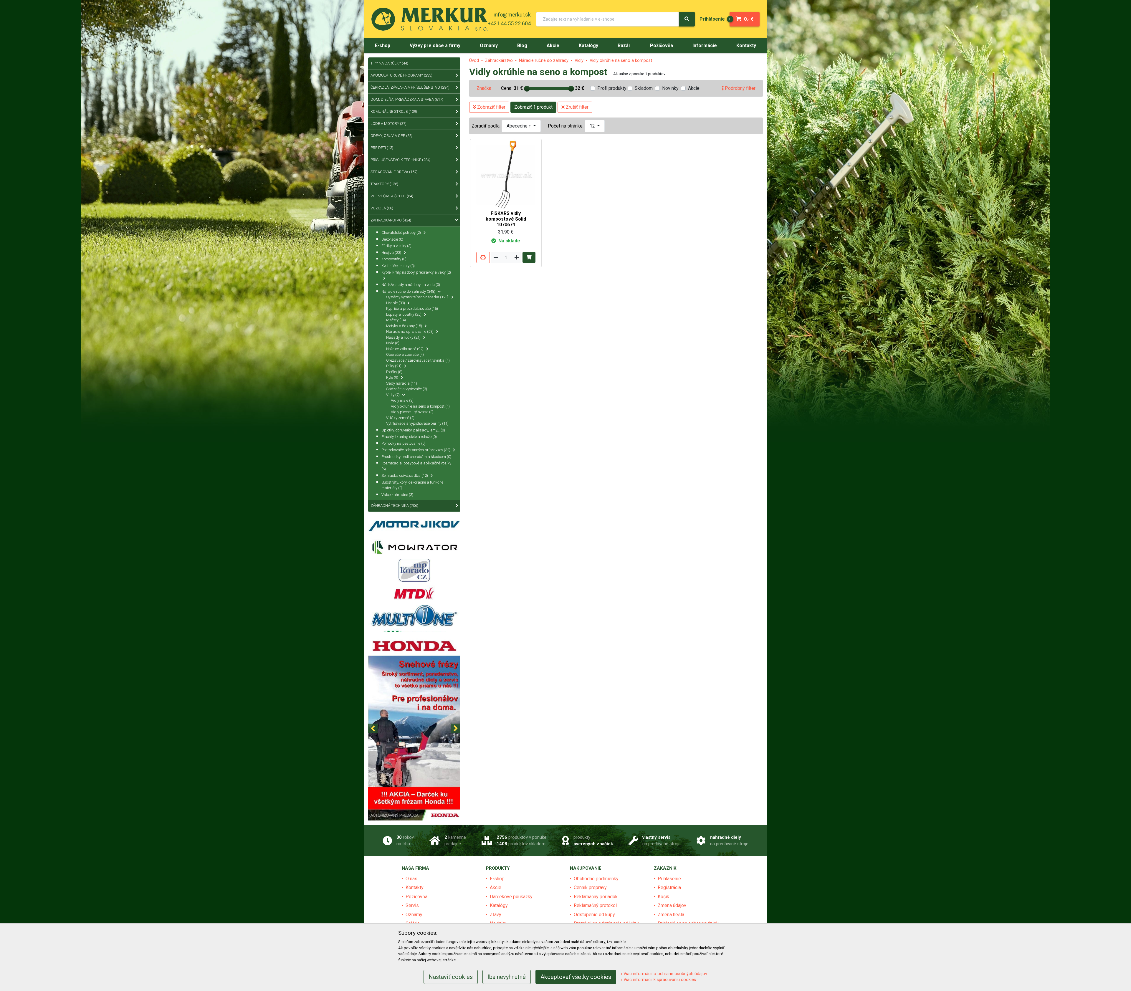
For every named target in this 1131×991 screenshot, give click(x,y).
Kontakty (415, 887)
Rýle (392, 377)
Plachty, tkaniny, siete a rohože (409, 436)
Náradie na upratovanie (410, 331)
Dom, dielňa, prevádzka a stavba (407, 99)
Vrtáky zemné (400, 418)
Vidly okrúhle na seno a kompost (621, 60)
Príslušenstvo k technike (401, 160)
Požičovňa (416, 896)
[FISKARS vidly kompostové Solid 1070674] (505, 174)
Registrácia (669, 887)
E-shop (497, 878)
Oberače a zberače (405, 354)
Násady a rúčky (403, 337)
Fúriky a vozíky (396, 246)
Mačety (396, 320)
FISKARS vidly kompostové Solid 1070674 (506, 219)
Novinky (670, 88)
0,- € (741, 19)
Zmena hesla (671, 914)
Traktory (384, 184)
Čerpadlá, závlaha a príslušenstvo (410, 87)
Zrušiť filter (576, 107)
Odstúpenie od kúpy (594, 914)
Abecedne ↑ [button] (519, 126)
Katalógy (499, 905)
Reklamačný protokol (595, 905)
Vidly (579, 60)
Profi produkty (611, 88)
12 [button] (593, 126)
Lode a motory (388, 123)
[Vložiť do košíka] (528, 257)
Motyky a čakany (404, 326)
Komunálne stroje (394, 111)
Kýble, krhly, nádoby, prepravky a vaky (416, 272)
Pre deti (382, 147)
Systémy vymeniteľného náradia (417, 297)
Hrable (395, 303)
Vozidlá (382, 208)
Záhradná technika (394, 505)
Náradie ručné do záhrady (543, 60)
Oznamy (414, 914)
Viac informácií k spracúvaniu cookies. (659, 979)
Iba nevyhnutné (506, 976)
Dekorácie (392, 239)
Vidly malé (402, 400)
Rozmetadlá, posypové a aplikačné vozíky (416, 466)
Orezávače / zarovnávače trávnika (418, 360)
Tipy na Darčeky (389, 63)
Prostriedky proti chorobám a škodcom (416, 456)
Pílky (393, 366)
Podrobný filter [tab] (739, 88)
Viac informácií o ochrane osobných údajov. (665, 973)
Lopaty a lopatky (403, 314)
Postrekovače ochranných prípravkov (415, 450)
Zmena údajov (672, 905)
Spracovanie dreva (394, 172)
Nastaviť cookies (451, 976)
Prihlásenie (669, 878)
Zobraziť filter (490, 107)
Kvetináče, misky (398, 266)
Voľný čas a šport (392, 196)
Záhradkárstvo (499, 60)
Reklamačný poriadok (596, 896)
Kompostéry (393, 259)
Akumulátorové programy (401, 75)
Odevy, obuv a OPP (392, 135)
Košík (663, 896)
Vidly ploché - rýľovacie (412, 412)
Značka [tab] (484, 88)
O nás (411, 878)
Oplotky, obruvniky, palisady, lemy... (413, 430)
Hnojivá (391, 252)
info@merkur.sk (512, 14)
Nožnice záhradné (405, 349)
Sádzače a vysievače (406, 389)
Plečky (394, 372)
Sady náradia (401, 383)
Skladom (644, 88)
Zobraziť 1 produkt (533, 107)
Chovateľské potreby (401, 232)
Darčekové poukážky (511, 896)
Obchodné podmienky (596, 878)
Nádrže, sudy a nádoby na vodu (410, 284)
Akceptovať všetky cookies (575, 976)
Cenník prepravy (590, 887)
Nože (392, 343)
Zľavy (495, 914)
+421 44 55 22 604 (509, 23)
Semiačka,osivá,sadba (404, 475)
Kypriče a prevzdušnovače (412, 308)
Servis (412, 905)
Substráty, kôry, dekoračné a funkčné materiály (412, 485)
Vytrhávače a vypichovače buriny (417, 423)
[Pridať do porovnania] (483, 257)
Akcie (694, 88)
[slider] (527, 89)
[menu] (712, 19)
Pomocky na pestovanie (403, 443)
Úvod (474, 60)
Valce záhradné (397, 494)
